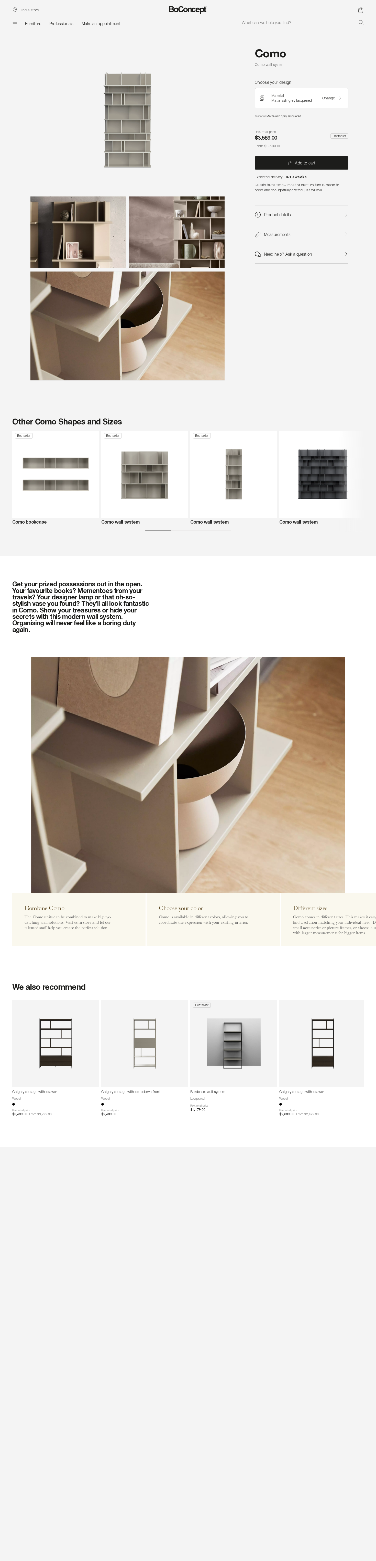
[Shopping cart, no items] (360, 10)
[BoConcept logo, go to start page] (188, 10)
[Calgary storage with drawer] (55, 1043)
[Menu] (14, 23)
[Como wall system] (144, 474)
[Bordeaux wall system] (233, 1043)
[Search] (361, 22)
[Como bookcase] (55, 474)
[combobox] (303, 22)
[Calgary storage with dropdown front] (144, 1043)
